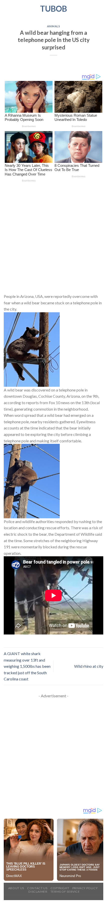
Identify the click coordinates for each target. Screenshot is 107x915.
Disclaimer (37, 891)
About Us (16, 888)
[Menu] (7, 8)
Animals (53, 26)
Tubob (53, 9)
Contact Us (37, 888)
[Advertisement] (53, 237)
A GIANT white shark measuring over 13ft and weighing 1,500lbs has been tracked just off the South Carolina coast (27, 666)
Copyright (60, 888)
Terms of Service (65, 891)
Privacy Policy (85, 888)
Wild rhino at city (88, 666)
